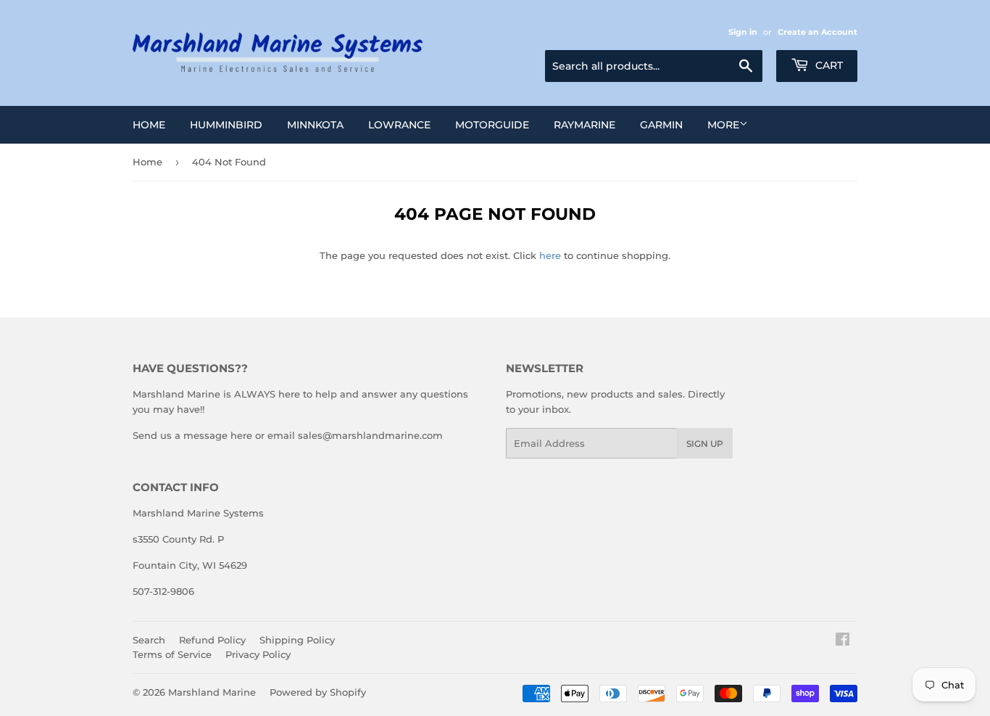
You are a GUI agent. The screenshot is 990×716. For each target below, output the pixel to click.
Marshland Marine (212, 692)
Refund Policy (212, 640)
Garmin (661, 124)
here (550, 255)
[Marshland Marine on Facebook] (842, 641)
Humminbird (226, 124)
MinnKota (315, 124)
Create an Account (817, 32)
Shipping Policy (297, 640)
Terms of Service (172, 654)
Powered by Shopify (318, 692)
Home (149, 124)
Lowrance (399, 124)
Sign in (742, 32)
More (723, 124)
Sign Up (704, 443)
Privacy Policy (258, 654)
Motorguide (492, 124)
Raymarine (584, 124)
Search (149, 640)
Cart (827, 65)
